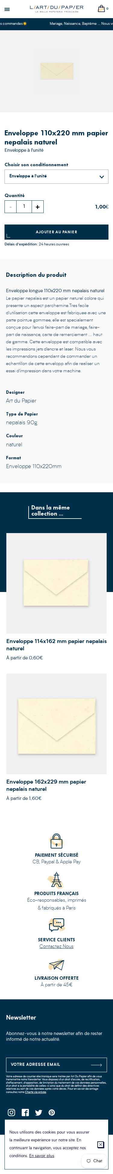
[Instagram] (11, 1114)
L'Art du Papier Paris (57, 9)
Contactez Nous (56, 946)
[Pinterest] (52, 1114)
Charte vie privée (35, 1092)
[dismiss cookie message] (100, 1144)
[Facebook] (25, 1114)
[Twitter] (38, 1114)
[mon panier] (101, 9)
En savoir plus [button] (41, 1156)
